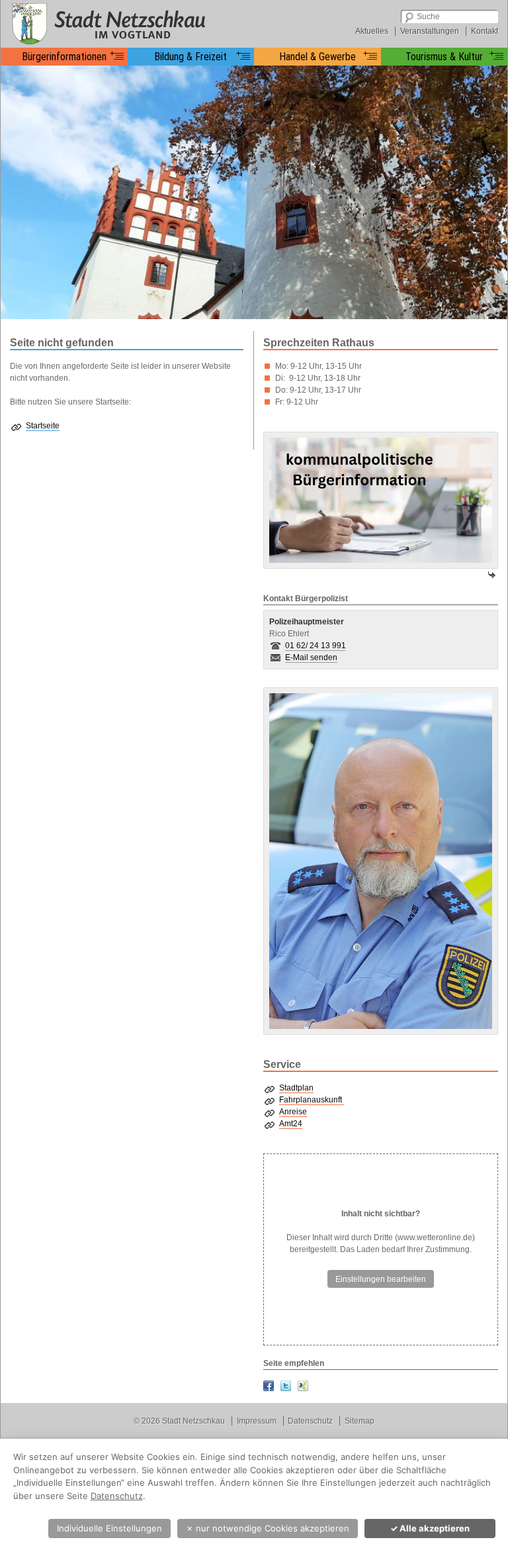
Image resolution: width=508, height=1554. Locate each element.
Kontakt (484, 31)
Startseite (43, 425)
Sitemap (359, 1421)
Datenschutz (310, 1421)
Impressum (256, 1421)
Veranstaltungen (429, 31)
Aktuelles (371, 31)
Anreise (293, 1111)
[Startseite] (106, 23)
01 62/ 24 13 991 (315, 645)
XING (303, 1386)
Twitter (285, 1386)
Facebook (268, 1386)
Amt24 (290, 1123)
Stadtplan (296, 1088)
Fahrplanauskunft (311, 1099)
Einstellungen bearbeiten (380, 1279)
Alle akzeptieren (430, 1528)
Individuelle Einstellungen (109, 1528)
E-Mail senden (311, 657)
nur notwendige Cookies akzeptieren (267, 1528)
